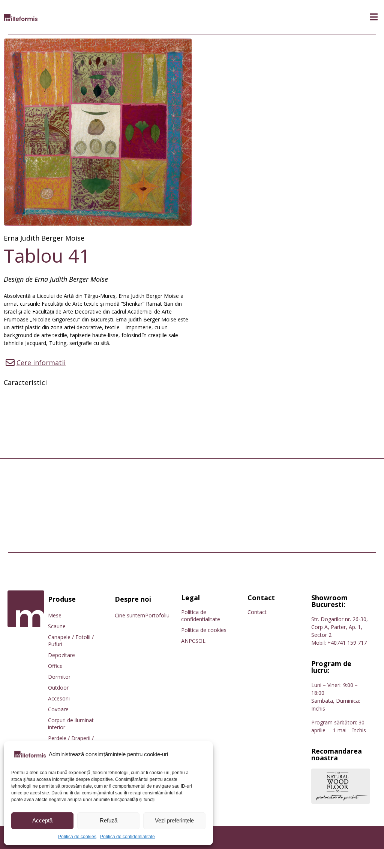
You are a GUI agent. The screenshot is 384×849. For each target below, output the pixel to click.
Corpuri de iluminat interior (71, 724)
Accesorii (59, 698)
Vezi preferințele (174, 820)
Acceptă (42, 820)
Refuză (108, 820)
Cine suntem (130, 615)
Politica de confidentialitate (127, 836)
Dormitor (59, 676)
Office (55, 665)
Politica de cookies (77, 836)
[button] (373, 17)
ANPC (188, 640)
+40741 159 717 (347, 642)
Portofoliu (157, 615)
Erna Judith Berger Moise (44, 237)
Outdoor (58, 687)
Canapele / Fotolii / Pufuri (71, 640)
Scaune (57, 626)
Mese (55, 615)
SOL (200, 640)
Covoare (58, 709)
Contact (257, 612)
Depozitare (61, 655)
